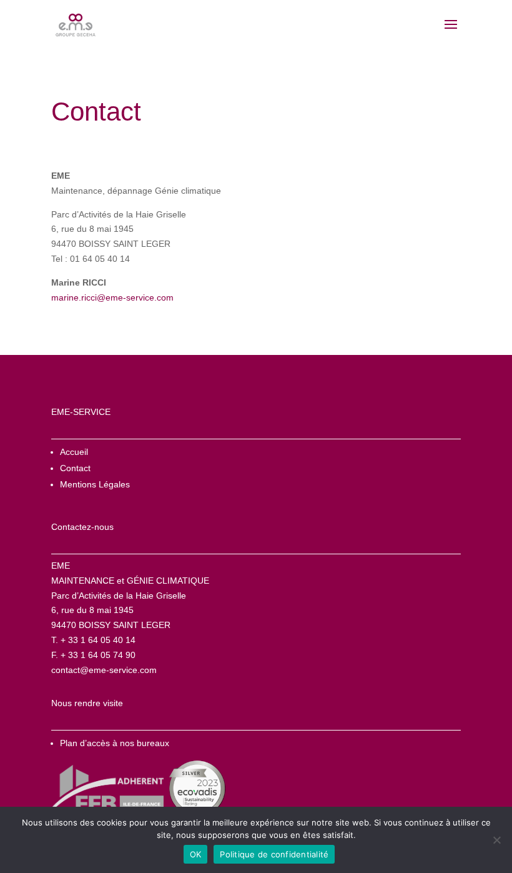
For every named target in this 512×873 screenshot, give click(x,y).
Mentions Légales (95, 484)
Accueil (74, 452)
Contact (75, 468)
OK (196, 854)
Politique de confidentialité (274, 854)
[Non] (496, 840)
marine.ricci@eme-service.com (112, 297)
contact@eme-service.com (104, 670)
